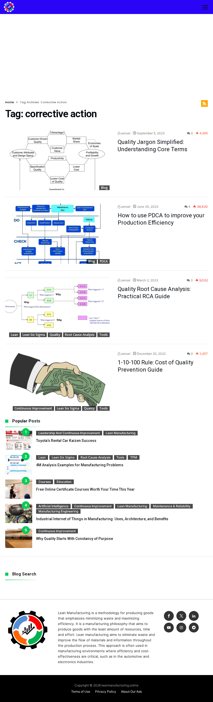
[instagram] (181, 628)
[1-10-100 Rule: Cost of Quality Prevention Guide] (57, 381)
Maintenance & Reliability (171, 506)
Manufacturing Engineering (58, 511)
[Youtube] (169, 628)
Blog (104, 187)
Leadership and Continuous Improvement (69, 433)
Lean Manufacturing (120, 433)
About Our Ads (131, 691)
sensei (125, 133)
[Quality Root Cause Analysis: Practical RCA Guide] (57, 307)
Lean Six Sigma (34, 334)
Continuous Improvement (33, 408)
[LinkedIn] (194, 616)
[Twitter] (181, 616)
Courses (44, 482)
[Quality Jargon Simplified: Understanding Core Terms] (57, 160)
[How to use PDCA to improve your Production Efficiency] (57, 234)
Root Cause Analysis (80, 334)
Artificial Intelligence (53, 506)
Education (64, 482)
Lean (14, 334)
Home (9, 102)
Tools (103, 334)
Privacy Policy (105, 691)
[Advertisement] (106, 53)
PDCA (104, 261)
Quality (55, 334)
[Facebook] (169, 616)
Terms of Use (80, 691)
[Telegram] (194, 628)
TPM (133, 457)
